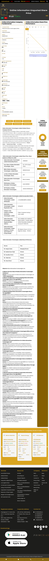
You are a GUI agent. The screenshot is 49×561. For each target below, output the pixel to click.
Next (47, 446)
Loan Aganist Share (5, 482)
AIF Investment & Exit (5, 497)
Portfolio (19, 473)
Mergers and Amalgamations (7, 494)
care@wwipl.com (39, 519)
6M (35, 27)
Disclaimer (36, 482)
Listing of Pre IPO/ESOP (6, 487)
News (43, 473)
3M (32, 27)
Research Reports (21, 478)
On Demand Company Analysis (8, 485)
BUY (2, 18)
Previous (1, 446)
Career (43, 480)
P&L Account (27, 121)
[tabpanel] (10, 445)
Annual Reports (20, 475)
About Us (36, 475)
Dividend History (27, 123)
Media (43, 475)
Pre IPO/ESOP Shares (5, 473)
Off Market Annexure (22, 480)
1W (26, 27)
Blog (43, 478)
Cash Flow (8, 123)
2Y (41, 27)
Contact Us (36, 478)
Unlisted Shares (4, 478)
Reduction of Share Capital (7, 492)
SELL (6, 18)
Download (42, 166)
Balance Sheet (18, 121)
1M (29, 27)
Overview (9, 121)
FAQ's (35, 473)
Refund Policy (37, 487)
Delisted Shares (4, 475)
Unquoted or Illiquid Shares (7, 480)
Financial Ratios (17, 123)
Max (27, 29)
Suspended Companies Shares (8, 490)
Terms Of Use (37, 485)
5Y (43, 27)
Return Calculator (21, 500)
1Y (38, 27)
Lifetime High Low (21, 498)
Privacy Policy (37, 480)
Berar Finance (17, 1)
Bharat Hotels (37, 1)
